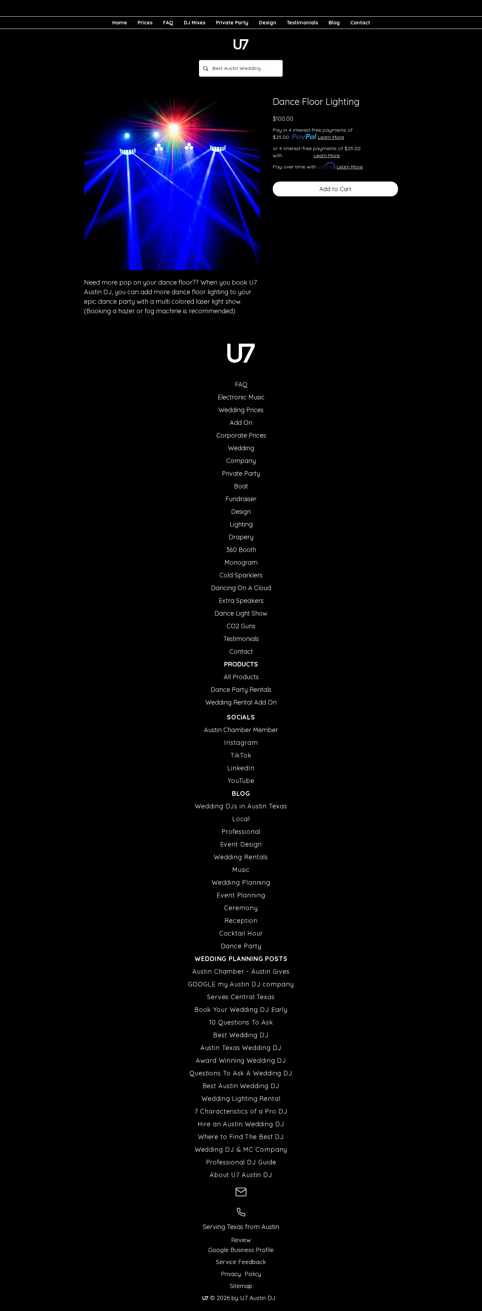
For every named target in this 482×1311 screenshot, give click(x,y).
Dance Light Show (241, 613)
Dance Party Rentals (241, 690)
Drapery (241, 537)
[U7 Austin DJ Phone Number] (241, 1212)
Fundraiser (241, 499)
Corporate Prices (241, 435)
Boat (241, 486)
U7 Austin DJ (257, 1297)
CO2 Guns (241, 626)
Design (241, 512)
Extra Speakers (241, 601)
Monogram (241, 562)
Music (241, 870)
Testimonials (241, 639)
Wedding (241, 448)
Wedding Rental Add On (241, 702)
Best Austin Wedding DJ (241, 1086)
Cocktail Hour (241, 933)
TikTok (240, 755)
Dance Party (241, 946)
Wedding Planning (241, 882)
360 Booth (241, 550)
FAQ (241, 384)
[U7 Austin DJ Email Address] (241, 1192)
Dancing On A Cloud (241, 588)
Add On (241, 423)
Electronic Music (241, 397)
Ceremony (241, 908)
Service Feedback (241, 1261)
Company (241, 461)
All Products (241, 677)
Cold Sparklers (241, 575)
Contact (241, 651)
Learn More (331, 137)
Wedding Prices (241, 410)
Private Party (241, 473)
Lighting (241, 524)
